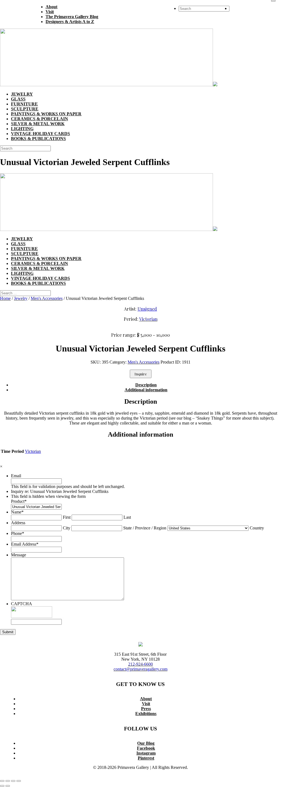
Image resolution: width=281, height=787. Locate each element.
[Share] (13, 781)
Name (17, 512)
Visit (146, 703)
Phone (17, 533)
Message (18, 554)
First (67, 517)
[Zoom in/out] (2, 781)
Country (257, 528)
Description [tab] (146, 385)
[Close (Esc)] (18, 781)
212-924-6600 (140, 664)
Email (16, 475)
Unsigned (147, 309)
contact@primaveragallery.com (140, 669)
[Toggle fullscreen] (7, 781)
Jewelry (20, 298)
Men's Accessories (47, 298)
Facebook (146, 748)
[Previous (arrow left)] (2, 786)
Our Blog (145, 743)
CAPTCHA (21, 603)
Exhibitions (145, 713)
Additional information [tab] (146, 389)
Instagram (146, 753)
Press (146, 708)
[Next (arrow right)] (7, 786)
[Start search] (273, 1)
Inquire (140, 374)
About (146, 698)
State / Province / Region (144, 528)
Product (19, 501)
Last (127, 517)
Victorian (148, 319)
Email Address (24, 544)
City (66, 528)
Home (5, 298)
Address (18, 522)
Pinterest (146, 758)
